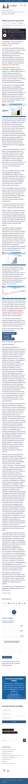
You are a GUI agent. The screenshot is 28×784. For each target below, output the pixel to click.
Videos (4, 761)
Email (21, 631)
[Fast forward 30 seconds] (14, 38)
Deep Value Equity (7, 751)
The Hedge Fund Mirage (8, 757)
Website (22, 636)
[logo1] (11, 5)
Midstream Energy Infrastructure (11, 755)
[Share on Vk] (19, 603)
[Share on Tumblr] (16, 603)
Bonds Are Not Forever (8, 749)
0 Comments (13, 23)
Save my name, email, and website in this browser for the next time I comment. (12, 642)
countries (12, 53)
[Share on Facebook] (3, 603)
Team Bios (13, 1)
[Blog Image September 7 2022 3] (14, 292)
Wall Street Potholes (7, 763)
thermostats (5, 64)
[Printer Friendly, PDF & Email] (6, 593)
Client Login (8, 1)
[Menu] (24, 5)
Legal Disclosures (18, 341)
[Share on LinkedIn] (14, 603)
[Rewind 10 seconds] (12, 36)
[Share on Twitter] (6, 603)
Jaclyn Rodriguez (5, 27)
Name (21, 626)
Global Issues (5, 753)
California (13, 269)
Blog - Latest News (7, 10)
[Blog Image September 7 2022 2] (14, 258)
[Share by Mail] (24, 603)
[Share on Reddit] (22, 603)
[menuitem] (20, 5)
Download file (6, 41)
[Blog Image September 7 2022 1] (14, 110)
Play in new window (16, 41)
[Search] (20, 5)
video (7, 160)
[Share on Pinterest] (11, 603)
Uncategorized (6, 759)
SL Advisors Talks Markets (17, 25)
